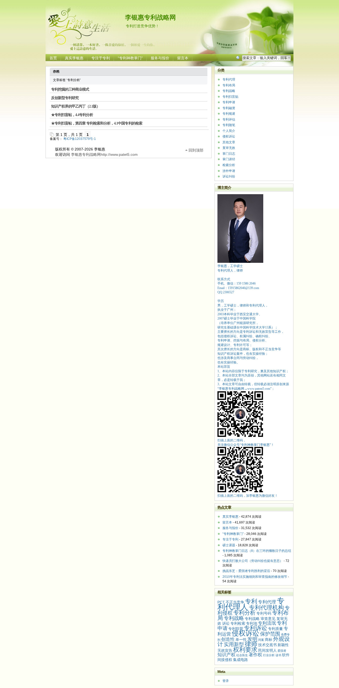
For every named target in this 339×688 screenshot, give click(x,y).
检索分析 (228, 165)
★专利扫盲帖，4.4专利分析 (72, 115)
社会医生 (242, 655)
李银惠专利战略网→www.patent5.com (244, 388)
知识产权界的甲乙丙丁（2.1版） (75, 106)
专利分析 (244, 613)
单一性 (241, 639)
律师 (251, 643)
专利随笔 (228, 125)
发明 (252, 639)
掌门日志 (228, 154)
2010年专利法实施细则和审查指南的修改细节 (254, 577)
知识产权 (226, 654)
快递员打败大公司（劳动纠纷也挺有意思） (252, 561)
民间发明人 (267, 650)
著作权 (255, 654)
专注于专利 (100, 58)
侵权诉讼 (228, 136)
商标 (268, 639)
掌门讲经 (228, 159)
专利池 (251, 623)
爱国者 (282, 650)
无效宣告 (224, 650)
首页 (53, 58)
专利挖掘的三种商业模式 (70, 89)
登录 (225, 681)
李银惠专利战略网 (150, 17)
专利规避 (228, 114)
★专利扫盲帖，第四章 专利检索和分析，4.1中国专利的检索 (96, 123)
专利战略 (228, 91)
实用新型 (234, 644)
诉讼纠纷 (228, 176)
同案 (261, 639)
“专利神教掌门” (130, 58)
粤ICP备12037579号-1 (79, 139)
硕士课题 (228, 545)
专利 (251, 601)
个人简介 (228, 131)
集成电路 (240, 660)
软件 (285, 655)
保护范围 (270, 634)
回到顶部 (196, 150)
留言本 (182, 58)
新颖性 (283, 645)
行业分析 (269, 655)
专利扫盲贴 (230, 97)
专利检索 (237, 623)
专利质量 (275, 629)
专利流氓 (267, 623)
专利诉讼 (255, 628)
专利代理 (228, 79)
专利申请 (228, 102)
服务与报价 (160, 58)
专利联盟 (235, 629)
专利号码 (263, 613)
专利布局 (228, 85)
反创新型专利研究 (65, 98)
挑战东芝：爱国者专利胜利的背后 (246, 571)
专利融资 (228, 108)
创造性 (228, 639)
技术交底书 (267, 645)
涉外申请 (228, 171)
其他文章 (228, 142)
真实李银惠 (74, 58)
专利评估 (228, 119)
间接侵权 (224, 660)
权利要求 (245, 649)
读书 (278, 655)
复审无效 (228, 148)
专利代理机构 (266, 607)
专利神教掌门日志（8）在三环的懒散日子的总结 (256, 551)
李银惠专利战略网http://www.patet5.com (104, 154)
